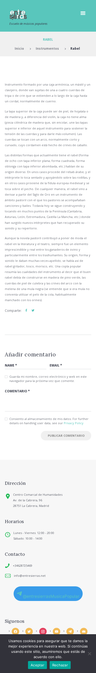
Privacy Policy (73, 423)
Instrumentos (47, 48)
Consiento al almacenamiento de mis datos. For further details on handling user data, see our (49, 421)
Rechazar (60, 665)
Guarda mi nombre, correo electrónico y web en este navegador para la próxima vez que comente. (48, 379)
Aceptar (37, 665)
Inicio (19, 48)
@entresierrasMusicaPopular (51, 596)
